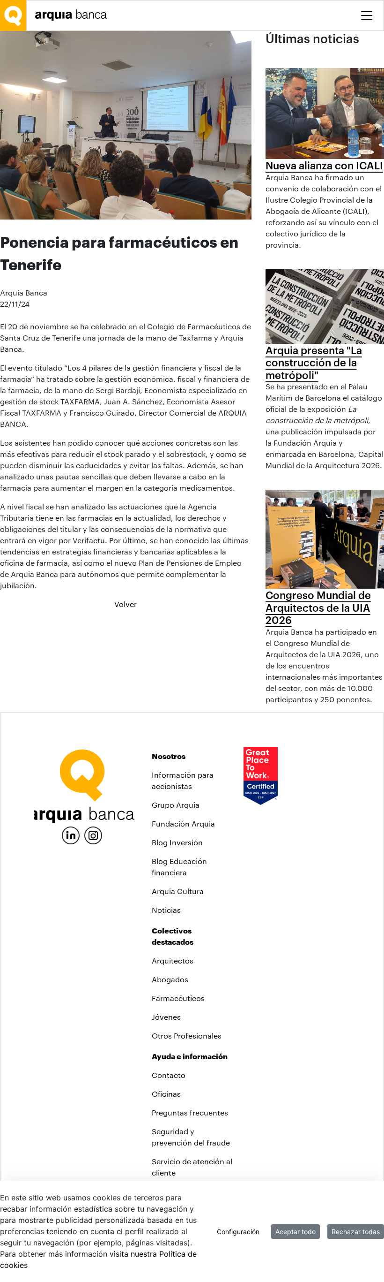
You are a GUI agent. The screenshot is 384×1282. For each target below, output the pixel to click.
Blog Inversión (177, 842)
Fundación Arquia (183, 823)
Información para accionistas (183, 780)
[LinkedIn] (70, 834)
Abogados (170, 979)
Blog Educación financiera (179, 867)
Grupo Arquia (175, 804)
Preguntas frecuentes (190, 1112)
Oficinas (166, 1093)
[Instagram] (93, 834)
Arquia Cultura (178, 891)
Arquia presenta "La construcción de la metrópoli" (314, 362)
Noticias (166, 909)
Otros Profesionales (187, 1035)
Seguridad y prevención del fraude (191, 1137)
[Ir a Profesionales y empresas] (73, 15)
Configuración (238, 1232)
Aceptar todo (295, 1232)
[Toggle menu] (367, 15)
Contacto (168, 1074)
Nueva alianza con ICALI (324, 165)
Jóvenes (166, 1016)
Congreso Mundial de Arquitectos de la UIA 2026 (318, 607)
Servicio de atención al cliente (192, 1167)
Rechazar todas (356, 1232)
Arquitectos (172, 960)
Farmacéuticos (178, 998)
